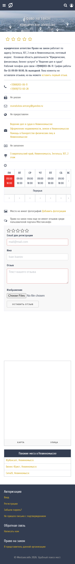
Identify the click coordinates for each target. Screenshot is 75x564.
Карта (20, 442)
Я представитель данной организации (25, 546)
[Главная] (10, 5)
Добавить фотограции (54, 211)
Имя (9, 250)
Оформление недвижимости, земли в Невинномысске (39, 128)
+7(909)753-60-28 (19, 88)
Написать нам (11, 531)
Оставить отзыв (22, 304)
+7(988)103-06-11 (18, 84)
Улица (54, 442)
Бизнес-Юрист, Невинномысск (21, 466)
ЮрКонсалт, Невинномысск (20, 460)
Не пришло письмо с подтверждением (25, 516)
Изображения (14, 290)
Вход (6, 497)
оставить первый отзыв (54, 75)
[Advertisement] (30, 337)
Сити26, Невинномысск (17, 473)
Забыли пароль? (13, 509)
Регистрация (11, 503)
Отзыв (10, 265)
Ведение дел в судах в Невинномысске (31, 124)
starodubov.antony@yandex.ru (26, 105)
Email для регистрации (20, 235)
